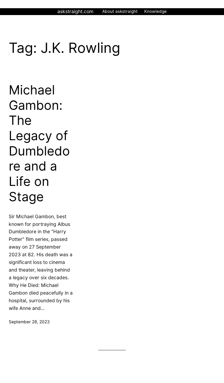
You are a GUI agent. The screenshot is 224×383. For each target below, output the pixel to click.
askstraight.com (75, 11)
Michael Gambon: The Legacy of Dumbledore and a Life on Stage (39, 143)
